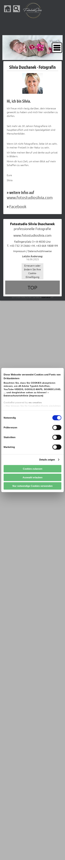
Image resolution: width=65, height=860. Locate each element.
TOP (32, 287)
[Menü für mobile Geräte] (57, 47)
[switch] (56, 427)
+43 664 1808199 (47, 245)
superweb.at (46, 297)
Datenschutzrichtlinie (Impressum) (23, 395)
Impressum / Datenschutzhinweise (32, 251)
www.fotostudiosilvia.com (30, 197)
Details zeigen (47, 459)
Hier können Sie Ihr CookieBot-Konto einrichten (33, 406)
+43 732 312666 (20, 245)
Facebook (17, 206)
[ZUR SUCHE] (16, 8)
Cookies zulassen (32, 468)
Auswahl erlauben (32, 477)
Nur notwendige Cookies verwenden (32, 486)
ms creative (35, 402)
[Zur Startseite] (7, 8)
